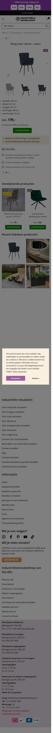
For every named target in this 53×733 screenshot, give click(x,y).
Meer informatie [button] (20, 372)
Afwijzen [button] (35, 378)
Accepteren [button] (15, 378)
